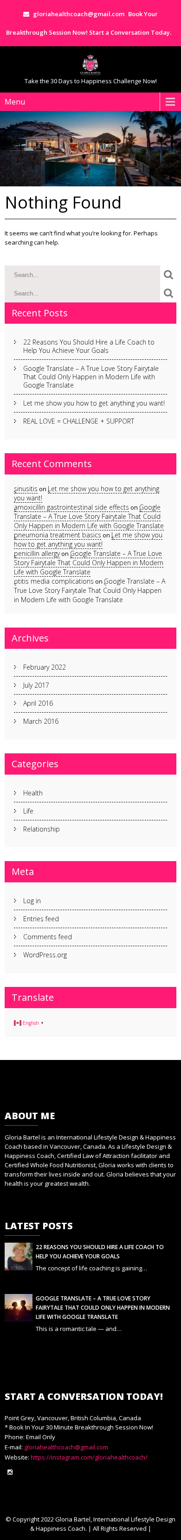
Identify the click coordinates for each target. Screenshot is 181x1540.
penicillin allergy (37, 553)
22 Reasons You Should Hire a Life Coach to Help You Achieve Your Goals (89, 346)
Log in (32, 900)
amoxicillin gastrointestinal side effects (71, 507)
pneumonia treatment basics (57, 534)
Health (33, 792)
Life (28, 811)
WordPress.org (45, 954)
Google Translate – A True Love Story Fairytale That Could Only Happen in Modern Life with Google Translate (91, 376)
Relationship (41, 829)
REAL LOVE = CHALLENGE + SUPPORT (78, 421)
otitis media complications (54, 581)
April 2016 (38, 703)
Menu (15, 102)
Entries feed (41, 918)
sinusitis (26, 488)
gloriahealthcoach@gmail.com (66, 1447)
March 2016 (40, 721)
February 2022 (44, 667)
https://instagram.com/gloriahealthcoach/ (88, 1457)
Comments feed (47, 936)
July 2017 (36, 685)
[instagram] (10, 1472)
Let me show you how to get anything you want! (94, 403)
